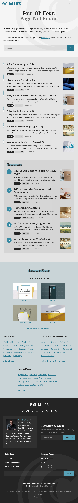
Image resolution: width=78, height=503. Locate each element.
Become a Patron (47, 454)
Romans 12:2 (68, 349)
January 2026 (23, 381)
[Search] (70, 48)
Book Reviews (25, 322)
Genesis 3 (54, 342)
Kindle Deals (9, 454)
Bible (6, 342)
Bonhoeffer (26, 342)
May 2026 (52, 374)
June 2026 (42, 374)
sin (33, 352)
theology (18, 355)
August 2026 (23, 374)
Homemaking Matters (27, 207)
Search (68, 473)
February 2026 (45, 378)
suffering (8, 355)
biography (15, 342)
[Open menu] (74, 3)
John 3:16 (56, 345)
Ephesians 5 (46, 352)
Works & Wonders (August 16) (32, 223)
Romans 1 (45, 349)
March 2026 (33, 378)
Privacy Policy (39, 497)
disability (23, 349)
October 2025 (23, 385)
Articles (25, 300)
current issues (10, 349)
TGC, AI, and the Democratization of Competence (35, 191)
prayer (27, 352)
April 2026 (22, 378)
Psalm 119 (64, 342)
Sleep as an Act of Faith (21, 79)
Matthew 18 (46, 345)
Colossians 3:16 (47, 355)
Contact (44, 462)
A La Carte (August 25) (20, 64)
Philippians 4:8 (59, 352)
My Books (8, 458)
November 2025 (50, 381)
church (30, 345)
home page (45, 37)
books (6, 345)
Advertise (44, 458)
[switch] (43, 466)
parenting (8, 352)
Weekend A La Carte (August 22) (26, 142)
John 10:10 (66, 345)
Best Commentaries (12, 466)
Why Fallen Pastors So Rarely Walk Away (31, 95)
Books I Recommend (12, 462)
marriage (32, 349)
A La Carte (52, 322)
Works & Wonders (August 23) (25, 126)
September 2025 (37, 385)
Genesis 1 (45, 342)
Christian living (18, 345)
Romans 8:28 (56, 349)
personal (18, 352)
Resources (52, 300)
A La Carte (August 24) (20, 110)
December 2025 (36, 381)
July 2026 (33, 374)
